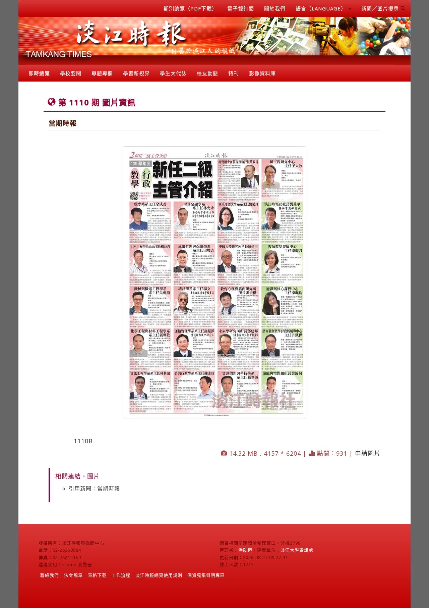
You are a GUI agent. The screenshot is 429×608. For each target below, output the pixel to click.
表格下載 (97, 575)
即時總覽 (39, 73)
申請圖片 (367, 453)
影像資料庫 (262, 73)
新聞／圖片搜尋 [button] (381, 8)
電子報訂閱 (240, 8)
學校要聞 (70, 73)
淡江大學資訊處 (297, 550)
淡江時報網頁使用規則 (158, 575)
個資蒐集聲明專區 (206, 575)
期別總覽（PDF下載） (190, 8)
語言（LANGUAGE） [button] (322, 8)
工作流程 (121, 575)
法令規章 (73, 575)
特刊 (233, 73)
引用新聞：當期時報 (94, 488)
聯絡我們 (49, 575)
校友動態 (207, 73)
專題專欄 (102, 73)
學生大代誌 (173, 73)
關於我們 (275, 8)
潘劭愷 (245, 550)
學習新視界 (136, 73)
